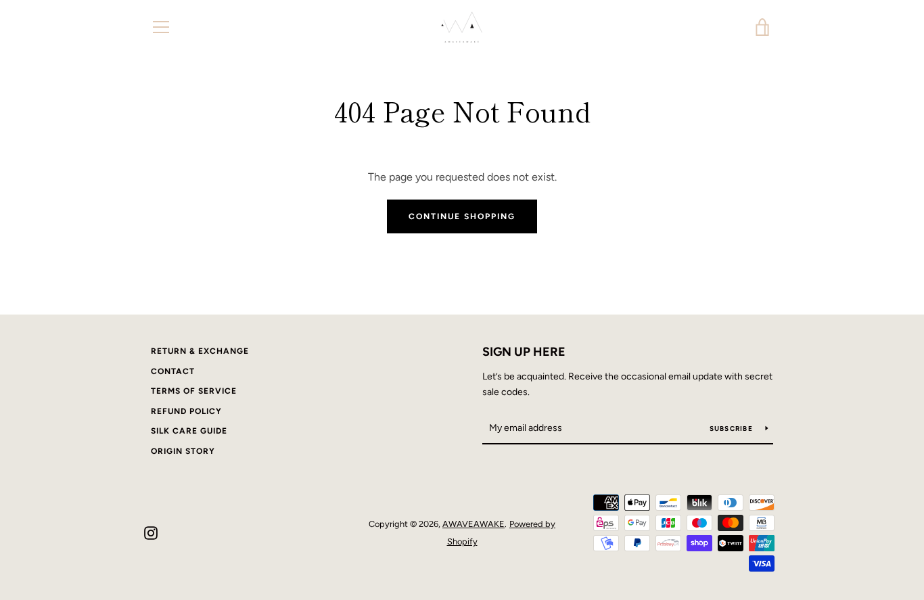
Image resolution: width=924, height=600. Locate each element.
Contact (173, 371)
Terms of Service (194, 391)
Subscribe (733, 428)
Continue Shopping (462, 216)
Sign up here (523, 351)
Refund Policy (186, 411)
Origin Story (183, 451)
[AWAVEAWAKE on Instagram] (151, 532)
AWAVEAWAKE (473, 524)
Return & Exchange (200, 351)
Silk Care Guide (189, 431)
